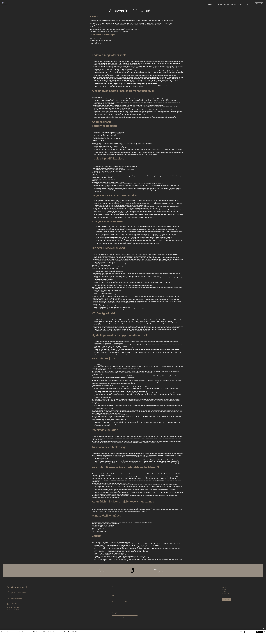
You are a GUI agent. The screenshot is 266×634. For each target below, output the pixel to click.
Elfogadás (259, 631)
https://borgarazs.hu (133, 28)
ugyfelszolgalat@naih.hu (102, 531)
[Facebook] (264, 626)
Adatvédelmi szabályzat (73, 631)
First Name (114, 586)
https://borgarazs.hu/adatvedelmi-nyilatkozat (128, 29)
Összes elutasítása (250, 631)
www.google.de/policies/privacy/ (146, 217)
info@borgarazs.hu (98, 42)
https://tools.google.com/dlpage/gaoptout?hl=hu (147, 243)
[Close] (264, 632)
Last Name (128, 586)
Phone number (115, 601)
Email (113, 595)
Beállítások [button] (241, 631)
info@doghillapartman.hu (160, 572)
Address (127, 601)
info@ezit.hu (101, 140)
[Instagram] (264, 629)
